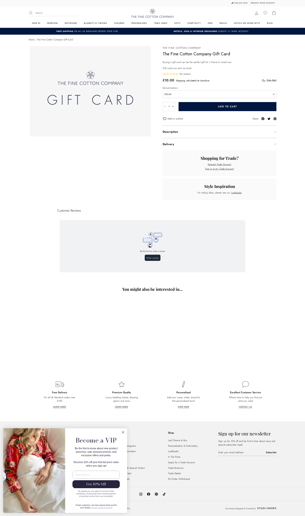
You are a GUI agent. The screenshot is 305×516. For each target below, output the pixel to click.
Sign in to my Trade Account (219, 169)
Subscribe (271, 452)
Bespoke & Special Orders (131, 468)
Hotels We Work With (247, 23)
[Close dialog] (123, 432)
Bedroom (52, 23)
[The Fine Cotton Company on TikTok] (164, 494)
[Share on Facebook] (262, 118)
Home (31, 39)
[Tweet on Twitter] (269, 118)
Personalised (139, 23)
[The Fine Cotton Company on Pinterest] (156, 494)
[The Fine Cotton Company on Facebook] (148, 494)
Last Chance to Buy (177, 440)
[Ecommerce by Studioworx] (266, 508)
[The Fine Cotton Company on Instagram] (140, 494)
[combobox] (57, 13)
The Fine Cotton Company (182, 48)
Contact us (245, 406)
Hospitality (194, 23)
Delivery (168, 144)
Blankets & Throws (95, 23)
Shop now (183, 406)
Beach (223, 23)
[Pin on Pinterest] (275, 118)
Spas (210, 23)
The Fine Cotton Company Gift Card (59, 351)
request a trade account (101, 508)
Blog (270, 23)
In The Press (174, 457)
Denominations (170, 88)
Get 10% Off (96, 484)
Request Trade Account (219, 164)
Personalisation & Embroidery (183, 446)
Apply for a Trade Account (181, 462)
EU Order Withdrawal (179, 479)
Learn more (59, 406)
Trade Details (174, 473)
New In (36, 23)
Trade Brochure (175, 468)
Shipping (180, 80)
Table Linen (160, 23)
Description (170, 132)
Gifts (177, 23)
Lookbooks (236, 192)
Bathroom (71, 23)
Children (119, 23)
